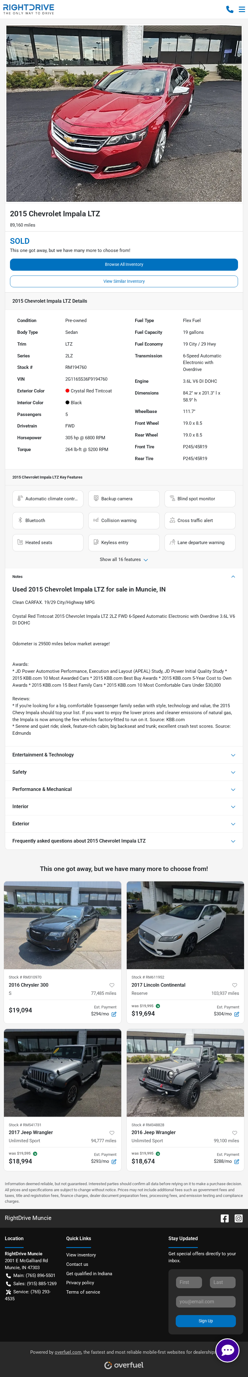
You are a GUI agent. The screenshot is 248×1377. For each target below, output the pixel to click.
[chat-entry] (227, 1350)
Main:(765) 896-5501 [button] (34, 1275)
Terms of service (83, 1292)
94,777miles (103, 1140)
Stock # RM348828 (148, 1125)
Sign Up (206, 1320)
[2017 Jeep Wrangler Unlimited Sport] (62, 1073)
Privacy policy (80, 1282)
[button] (230, 9)
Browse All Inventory (124, 264)
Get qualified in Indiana (89, 1273)
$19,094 (20, 1010)
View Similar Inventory (124, 281)
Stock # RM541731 (25, 1125)
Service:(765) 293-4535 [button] (28, 1295)
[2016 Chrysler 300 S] (62, 925)
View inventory (81, 1255)
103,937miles (225, 993)
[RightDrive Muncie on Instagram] (236, 1217)
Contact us (77, 1264)
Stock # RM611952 (148, 977)
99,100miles (226, 1140)
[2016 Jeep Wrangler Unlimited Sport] (185, 1073)
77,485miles (103, 993)
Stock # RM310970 (25, 977)
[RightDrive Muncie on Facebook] (222, 1217)
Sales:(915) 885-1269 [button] (35, 1283)
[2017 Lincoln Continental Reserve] (185, 925)
